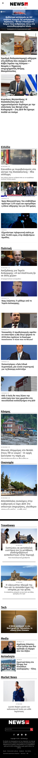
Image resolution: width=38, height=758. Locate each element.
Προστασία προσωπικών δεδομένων (11, 753)
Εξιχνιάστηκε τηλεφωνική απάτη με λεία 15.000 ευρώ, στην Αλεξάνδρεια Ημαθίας (18, 235)
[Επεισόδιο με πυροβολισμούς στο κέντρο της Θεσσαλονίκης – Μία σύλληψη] (19, 157)
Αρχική (4, 751)
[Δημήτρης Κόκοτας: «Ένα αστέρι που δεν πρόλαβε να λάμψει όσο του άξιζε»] (8, 647)
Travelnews (8, 526)
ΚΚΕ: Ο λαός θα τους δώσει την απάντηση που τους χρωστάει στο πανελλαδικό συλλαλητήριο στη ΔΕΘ (18, 398)
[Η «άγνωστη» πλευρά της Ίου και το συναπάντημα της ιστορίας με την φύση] (19, 576)
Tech (4, 607)
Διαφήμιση (21, 751)
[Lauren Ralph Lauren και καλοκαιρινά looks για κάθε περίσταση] (19, 694)
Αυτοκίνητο (8, 656)
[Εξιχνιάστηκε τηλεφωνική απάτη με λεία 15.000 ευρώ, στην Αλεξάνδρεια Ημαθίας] (19, 220)
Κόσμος (5, 412)
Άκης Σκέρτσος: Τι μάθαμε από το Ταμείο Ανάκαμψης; (16, 302)
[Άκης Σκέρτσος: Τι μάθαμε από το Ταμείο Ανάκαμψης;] (19, 288)
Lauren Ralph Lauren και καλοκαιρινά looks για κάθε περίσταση (19, 709)
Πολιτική (6, 248)
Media (4, 639)
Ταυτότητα (23, 753)
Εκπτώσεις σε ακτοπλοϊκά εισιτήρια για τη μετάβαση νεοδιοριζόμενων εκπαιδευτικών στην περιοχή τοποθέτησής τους (19, 552)
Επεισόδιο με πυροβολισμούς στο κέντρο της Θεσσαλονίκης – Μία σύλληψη (18, 172)
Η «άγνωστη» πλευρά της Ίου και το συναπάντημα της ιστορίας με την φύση (19, 587)
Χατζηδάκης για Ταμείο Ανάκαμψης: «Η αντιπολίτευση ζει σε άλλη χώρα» (18, 273)
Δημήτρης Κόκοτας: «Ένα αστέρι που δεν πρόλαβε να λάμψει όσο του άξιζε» (26, 647)
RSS (27, 753)
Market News (9, 677)
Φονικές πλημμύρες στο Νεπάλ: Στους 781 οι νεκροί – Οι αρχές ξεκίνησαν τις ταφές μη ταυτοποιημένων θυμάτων (17, 454)
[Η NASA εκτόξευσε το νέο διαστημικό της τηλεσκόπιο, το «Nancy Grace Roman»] (19, 621)
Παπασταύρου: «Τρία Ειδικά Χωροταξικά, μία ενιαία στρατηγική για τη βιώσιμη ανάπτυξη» (17, 366)
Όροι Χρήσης (28, 751)
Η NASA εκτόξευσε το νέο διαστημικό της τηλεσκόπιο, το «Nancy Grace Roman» (19, 628)
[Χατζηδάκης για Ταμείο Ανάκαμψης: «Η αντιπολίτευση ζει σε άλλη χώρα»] (19, 258)
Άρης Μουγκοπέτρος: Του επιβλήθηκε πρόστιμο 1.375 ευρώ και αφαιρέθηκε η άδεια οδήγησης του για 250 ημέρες (18, 203)
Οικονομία (7, 463)
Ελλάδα (5, 147)
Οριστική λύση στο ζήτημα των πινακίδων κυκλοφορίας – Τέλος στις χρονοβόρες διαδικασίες (26, 668)
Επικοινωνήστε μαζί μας (12, 751)
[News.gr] (19, 3)
